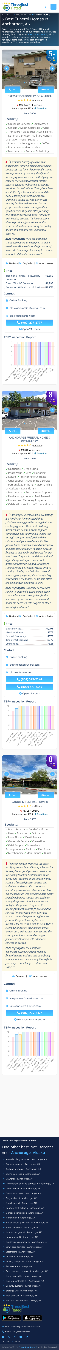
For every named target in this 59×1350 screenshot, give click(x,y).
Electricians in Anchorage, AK (20, 1251)
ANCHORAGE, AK (23, 15)
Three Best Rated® (28, 1347)
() (37, 100)
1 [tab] (24, 82)
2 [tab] (26, 82)
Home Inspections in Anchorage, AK (23, 1276)
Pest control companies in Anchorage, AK (26, 1271)
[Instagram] (15, 1337)
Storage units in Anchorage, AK (21, 1290)
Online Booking (18, 300)
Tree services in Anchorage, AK (21, 1295)
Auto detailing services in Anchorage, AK (26, 1159)
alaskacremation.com (23, 315)
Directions (42, 108)
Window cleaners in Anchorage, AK (23, 1300)
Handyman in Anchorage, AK (20, 1217)
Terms (17, 1341)
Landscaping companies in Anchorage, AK (26, 1242)
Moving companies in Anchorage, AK (24, 1261)
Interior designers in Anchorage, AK (23, 1232)
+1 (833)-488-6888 (22, 1331)
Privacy (6, 1341)
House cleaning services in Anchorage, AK (26, 1222)
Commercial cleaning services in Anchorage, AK (29, 1183)
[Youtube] (21, 1337)
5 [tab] (34, 82)
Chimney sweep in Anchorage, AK (22, 1173)
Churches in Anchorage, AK (19, 1178)
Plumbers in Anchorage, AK (19, 1256)
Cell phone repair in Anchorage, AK (23, 1169)
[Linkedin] (27, 1337)
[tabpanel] (29, 70)
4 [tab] (31, 82)
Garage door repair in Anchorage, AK (24, 1212)
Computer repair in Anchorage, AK (22, 1188)
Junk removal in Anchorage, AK (21, 1237)
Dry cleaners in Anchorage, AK (21, 1203)
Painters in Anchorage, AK (18, 1266)
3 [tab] (29, 82)
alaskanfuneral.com (21, 672)
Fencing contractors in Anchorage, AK (24, 1208)
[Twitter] (9, 1337)
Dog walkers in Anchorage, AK (21, 1198)
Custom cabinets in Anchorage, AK (23, 1193)
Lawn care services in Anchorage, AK (24, 1246)
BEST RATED (7, 15)
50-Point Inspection (37, 34)
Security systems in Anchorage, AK (23, 1285)
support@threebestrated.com (25, 1326)
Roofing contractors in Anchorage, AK (24, 1281)
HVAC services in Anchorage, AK (22, 1227)
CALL (14, 89)
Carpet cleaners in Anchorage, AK (22, 1164)
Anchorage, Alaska (28, 1152)
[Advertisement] (29, 1107)
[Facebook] (3, 1337)
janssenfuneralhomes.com (25, 1005)
